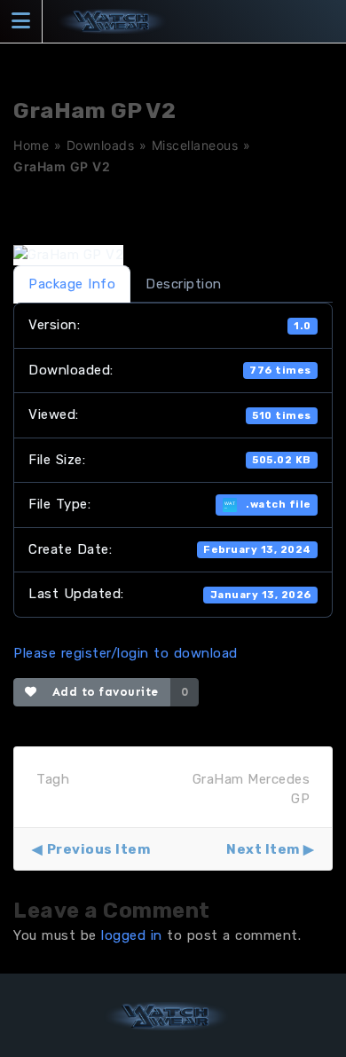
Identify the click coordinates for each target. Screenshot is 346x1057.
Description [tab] (183, 284)
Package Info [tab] (71, 284)
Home (31, 145)
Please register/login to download (125, 653)
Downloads (101, 145)
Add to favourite (101, 691)
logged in (131, 935)
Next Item (263, 849)
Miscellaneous (195, 145)
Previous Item (98, 849)
